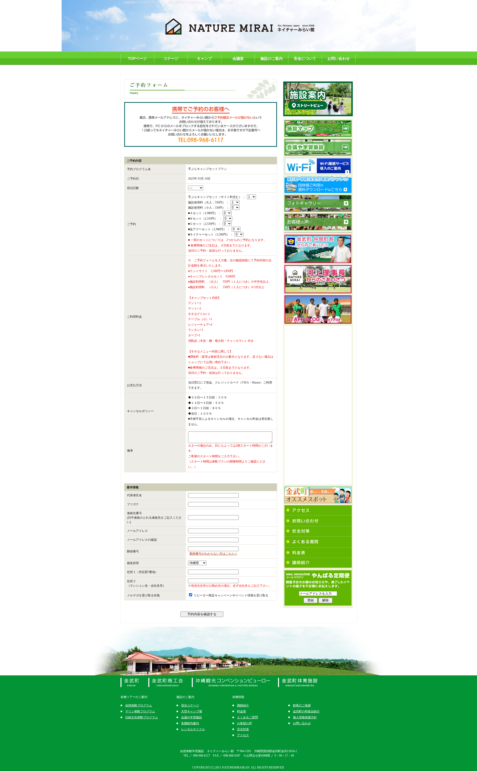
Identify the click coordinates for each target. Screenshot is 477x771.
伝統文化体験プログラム (141, 717)
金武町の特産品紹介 (306, 711)
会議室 (238, 58)
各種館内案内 (190, 723)
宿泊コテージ (190, 705)
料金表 (241, 711)
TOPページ (137, 58)
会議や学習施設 (191, 717)
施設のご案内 (271, 58)
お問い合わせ (338, 58)
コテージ (170, 58)
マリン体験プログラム (140, 711)
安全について (305, 58)
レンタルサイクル (193, 729)
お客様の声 (244, 723)
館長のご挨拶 (302, 705)
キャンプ (204, 58)
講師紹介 (243, 705)
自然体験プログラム (138, 705)
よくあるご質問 (247, 717)
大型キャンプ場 (191, 711)
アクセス (243, 735)
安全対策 (243, 729)
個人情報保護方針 (305, 717)
